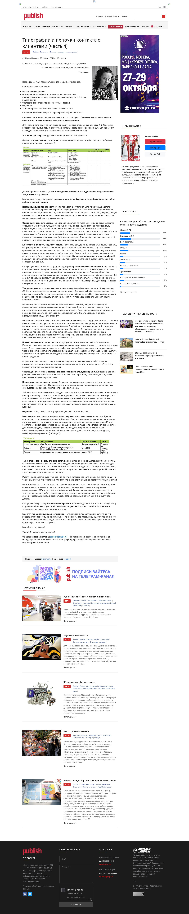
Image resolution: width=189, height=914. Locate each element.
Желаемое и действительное (79, 682)
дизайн (76, 639)
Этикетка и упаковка (98, 642)
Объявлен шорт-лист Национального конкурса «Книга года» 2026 (149, 369)
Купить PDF (155, 148)
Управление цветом (105, 686)
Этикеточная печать (81, 642)
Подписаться (155, 141)
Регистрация (57, 7)
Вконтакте (46, 559)
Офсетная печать (105, 601)
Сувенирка (89, 738)
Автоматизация (104, 784)
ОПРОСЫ (145, 27)
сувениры (86, 603)
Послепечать (92, 601)
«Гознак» (85, 606)
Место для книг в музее (76, 731)
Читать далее (70, 621)
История (76, 601)
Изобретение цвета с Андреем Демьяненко (99, 689)
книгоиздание (78, 738)
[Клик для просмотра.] (66, 167)
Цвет (75, 691)
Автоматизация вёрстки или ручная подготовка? (90, 780)
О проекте (29, 858)
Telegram (67, 559)
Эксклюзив (44, 52)
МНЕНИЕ (46, 27)
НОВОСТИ (27, 27)
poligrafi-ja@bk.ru (58, 537)
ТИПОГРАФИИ (115, 27)
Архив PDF (155, 154)
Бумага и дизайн (93, 639)
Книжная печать (95, 735)
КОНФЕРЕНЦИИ (132, 27)
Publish (36, 52)
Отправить (76, 904)
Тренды (97, 738)
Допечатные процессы (88, 686)
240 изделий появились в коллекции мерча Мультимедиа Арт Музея (149, 355)
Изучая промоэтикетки (76, 635)
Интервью (77, 735)
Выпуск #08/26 (151, 137)
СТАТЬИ (37, 27)
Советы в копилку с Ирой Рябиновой (97, 787)
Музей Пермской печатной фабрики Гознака (87, 596)
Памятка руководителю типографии (64, 52)
